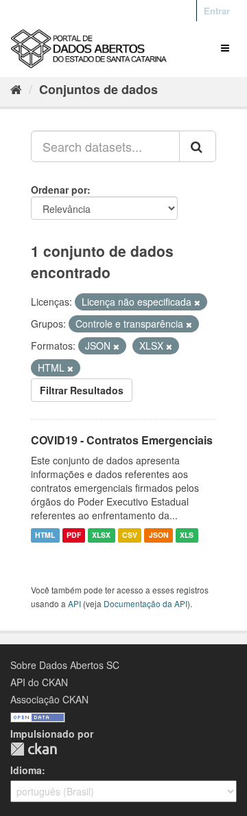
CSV (129, 535)
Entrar (217, 10)
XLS (186, 535)
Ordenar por (59, 189)
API (74, 603)
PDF (74, 535)
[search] (197, 146)
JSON (159, 535)
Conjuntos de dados (98, 89)
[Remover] (197, 302)
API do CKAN (39, 682)
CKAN (33, 749)
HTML (45, 535)
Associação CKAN (49, 699)
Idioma (26, 770)
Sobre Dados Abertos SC (64, 665)
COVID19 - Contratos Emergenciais (122, 440)
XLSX (101, 535)
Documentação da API (145, 603)
